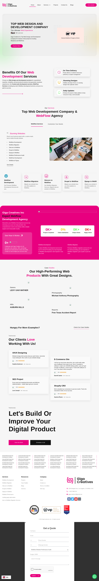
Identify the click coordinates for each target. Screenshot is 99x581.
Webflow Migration (31, 181)
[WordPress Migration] (26, 177)
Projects (56, 5)
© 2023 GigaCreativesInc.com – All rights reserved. (49, 519)
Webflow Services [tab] (37, 124)
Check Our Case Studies (81, 327)
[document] (49, 551)
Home (32, 5)
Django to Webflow (92, 181)
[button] (94, 576)
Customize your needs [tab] (55, 124)
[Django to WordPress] (86, 177)
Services (46, 5)
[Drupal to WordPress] (66, 177)
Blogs (71, 5)
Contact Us (64, 5)
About (39, 5)
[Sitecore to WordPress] (46, 176)
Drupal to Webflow (71, 181)
